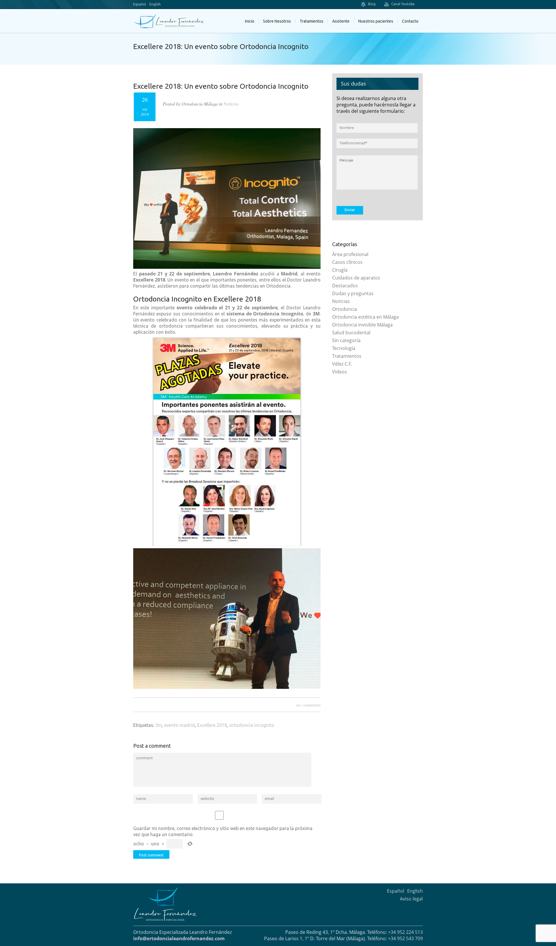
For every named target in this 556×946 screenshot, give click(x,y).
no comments (308, 705)
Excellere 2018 (212, 725)
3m (158, 725)
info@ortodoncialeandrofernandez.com (179, 938)
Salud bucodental (351, 332)
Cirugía (340, 270)
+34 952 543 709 (405, 938)
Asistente (341, 21)
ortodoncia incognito (251, 725)
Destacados (345, 285)
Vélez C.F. (342, 364)
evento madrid (179, 725)
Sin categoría (346, 340)
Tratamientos (346, 356)
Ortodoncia (344, 309)
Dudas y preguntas (353, 293)
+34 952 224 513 (405, 932)
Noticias (231, 104)
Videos (339, 371)
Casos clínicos (347, 262)
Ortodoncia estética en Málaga (365, 317)
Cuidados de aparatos (356, 278)
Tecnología (343, 348)
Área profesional (350, 254)
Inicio (249, 21)
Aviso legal (411, 899)
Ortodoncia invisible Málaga (362, 325)
